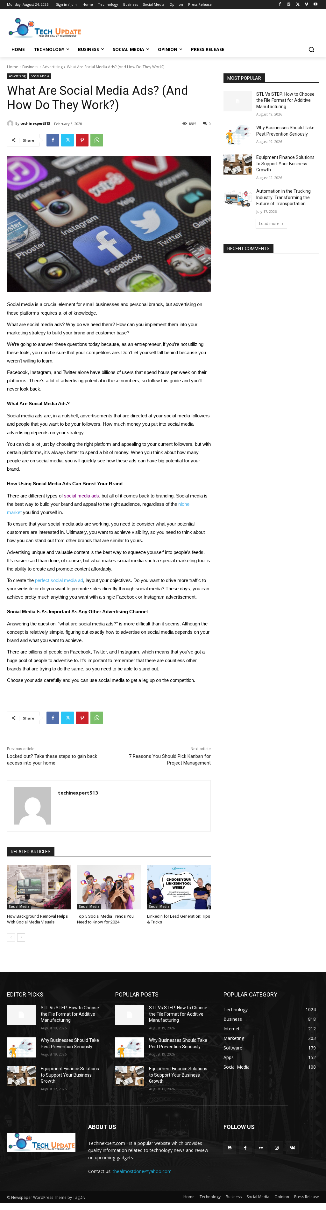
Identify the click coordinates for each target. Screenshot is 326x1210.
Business (30, 67)
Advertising (52, 67)
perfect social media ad (59, 580)
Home (12, 67)
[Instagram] (289, 4)
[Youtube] (315, 4)
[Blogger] (229, 1147)
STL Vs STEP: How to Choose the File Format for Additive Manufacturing (285, 100)
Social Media (40, 76)
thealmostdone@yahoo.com (142, 1171)
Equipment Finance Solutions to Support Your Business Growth (285, 163)
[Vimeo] (306, 4)
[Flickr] (261, 1147)
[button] (311, 49)
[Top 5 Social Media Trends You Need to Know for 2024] (109, 887)
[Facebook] (280, 4)
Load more (269, 223)
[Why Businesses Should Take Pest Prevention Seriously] (237, 135)
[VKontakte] (292, 1147)
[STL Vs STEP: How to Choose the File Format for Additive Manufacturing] (237, 101)
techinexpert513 (35, 123)
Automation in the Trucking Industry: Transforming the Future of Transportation (283, 197)
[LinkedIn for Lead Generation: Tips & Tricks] (179, 887)
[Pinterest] (82, 140)
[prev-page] (11, 937)
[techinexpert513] (11, 123)
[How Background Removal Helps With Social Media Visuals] (39, 887)
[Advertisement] (156, 27)
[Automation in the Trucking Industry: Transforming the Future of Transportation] (237, 198)
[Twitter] (297, 4)
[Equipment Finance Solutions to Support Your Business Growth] (237, 164)
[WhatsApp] (96, 140)
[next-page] (21, 937)
